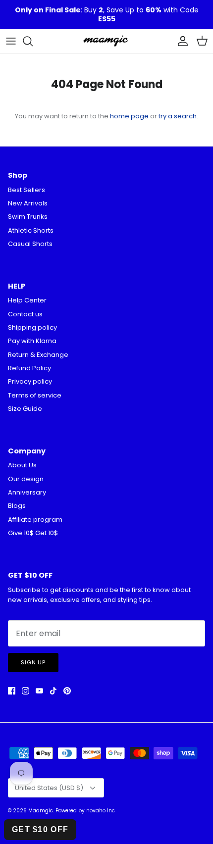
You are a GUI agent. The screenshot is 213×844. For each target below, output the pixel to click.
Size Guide (25, 408)
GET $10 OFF (40, 829)
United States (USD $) (49, 788)
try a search (178, 116)
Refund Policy (29, 368)
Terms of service (34, 395)
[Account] (180, 41)
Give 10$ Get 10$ (33, 533)
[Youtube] (39, 691)
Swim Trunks (28, 216)
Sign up (33, 662)
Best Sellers (26, 190)
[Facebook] (11, 691)
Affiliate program (35, 519)
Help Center (27, 300)
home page (129, 116)
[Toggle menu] (11, 41)
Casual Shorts (30, 243)
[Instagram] (25, 691)
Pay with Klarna (32, 341)
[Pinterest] (67, 691)
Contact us (25, 314)
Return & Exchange (38, 354)
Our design (26, 479)
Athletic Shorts (30, 230)
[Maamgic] (106, 41)
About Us (22, 465)
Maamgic (40, 810)
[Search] (33, 41)
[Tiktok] (53, 691)
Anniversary (27, 492)
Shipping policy (32, 327)
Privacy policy (30, 381)
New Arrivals (28, 203)
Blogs (17, 505)
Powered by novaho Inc (85, 810)
